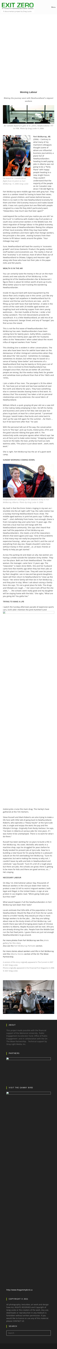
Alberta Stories (17, 954)
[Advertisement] (28, 48)
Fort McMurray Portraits (24, 946)
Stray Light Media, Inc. (16, 1044)
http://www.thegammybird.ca (19, 1290)
